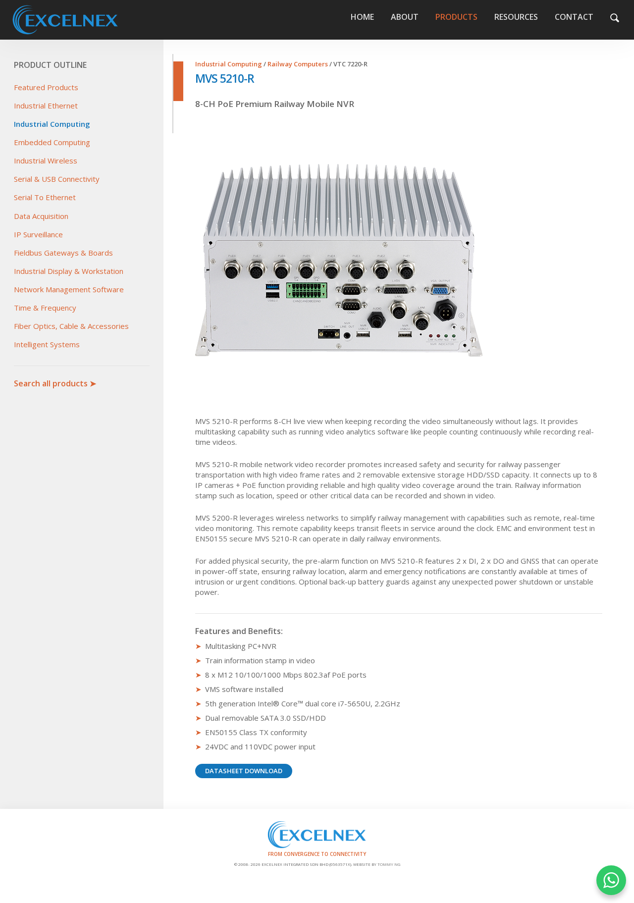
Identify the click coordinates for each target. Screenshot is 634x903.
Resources (516, 16)
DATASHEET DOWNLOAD (243, 770)
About (405, 16)
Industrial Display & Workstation (68, 271)
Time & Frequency (45, 308)
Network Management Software (69, 289)
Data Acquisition (41, 216)
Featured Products (46, 87)
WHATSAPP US (611, 880)
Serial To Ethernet (45, 197)
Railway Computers (297, 63)
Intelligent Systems (47, 344)
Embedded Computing (52, 142)
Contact (574, 16)
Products (456, 16)
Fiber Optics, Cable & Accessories (71, 326)
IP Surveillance (38, 234)
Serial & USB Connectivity (57, 179)
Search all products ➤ (55, 383)
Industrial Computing (52, 124)
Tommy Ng (388, 864)
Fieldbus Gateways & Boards (63, 253)
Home (92, 20)
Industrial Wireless (45, 160)
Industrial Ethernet (46, 105)
